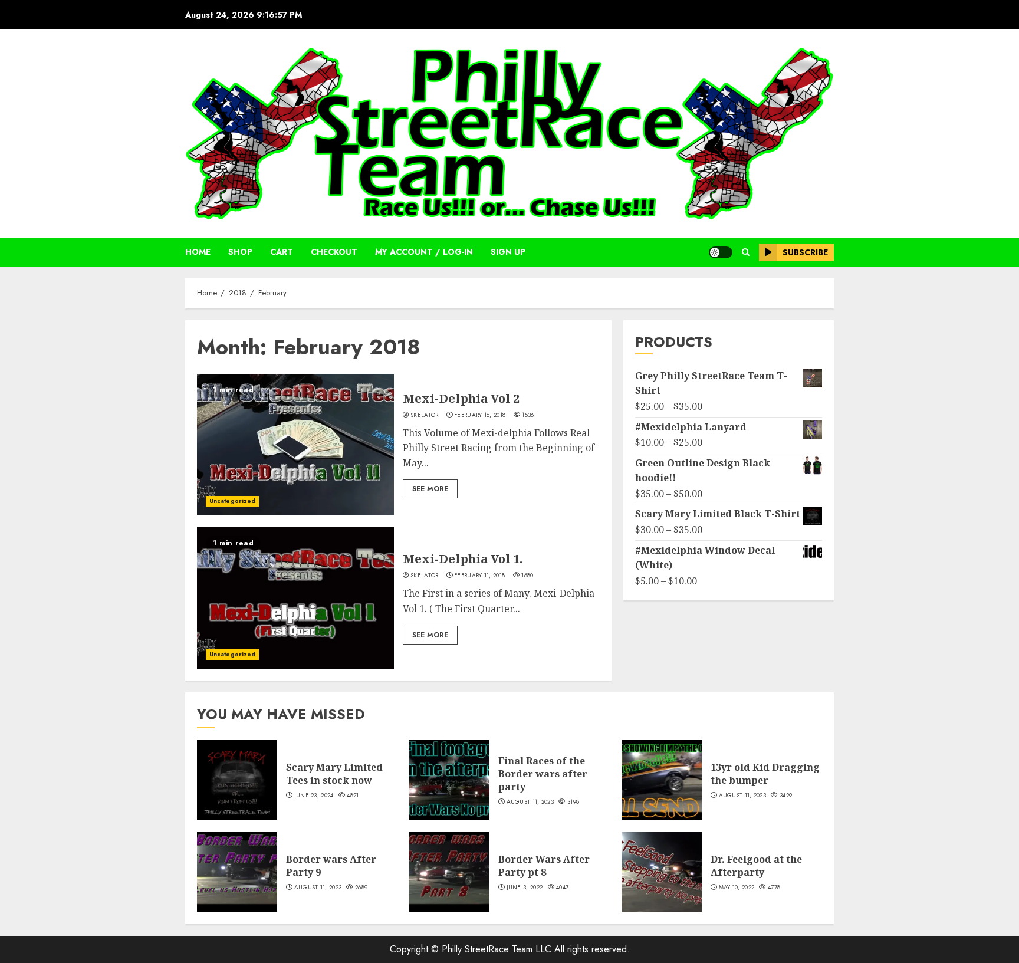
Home (198, 252)
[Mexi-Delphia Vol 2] (295, 444)
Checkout (334, 252)
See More (430, 489)
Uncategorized (232, 501)
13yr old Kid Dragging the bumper (765, 774)
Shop (240, 252)
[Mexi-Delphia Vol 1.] (295, 598)
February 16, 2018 (479, 415)
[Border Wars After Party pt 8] (449, 872)
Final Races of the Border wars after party (542, 774)
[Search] (745, 252)
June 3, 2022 (525, 887)
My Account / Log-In (424, 252)
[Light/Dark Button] (720, 252)
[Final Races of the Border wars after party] (449, 780)
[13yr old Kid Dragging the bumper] (662, 780)
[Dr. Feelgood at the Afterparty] (662, 872)
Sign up (508, 252)
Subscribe (805, 252)
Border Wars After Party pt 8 (544, 866)
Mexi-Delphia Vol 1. (462, 559)
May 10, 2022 (737, 887)
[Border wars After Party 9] (237, 872)
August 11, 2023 (530, 802)
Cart (281, 252)
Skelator (424, 415)
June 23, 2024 (314, 795)
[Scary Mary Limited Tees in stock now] (237, 780)
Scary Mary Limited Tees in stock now (334, 774)
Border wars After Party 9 (331, 866)
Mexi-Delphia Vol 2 (461, 398)
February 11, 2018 (479, 575)
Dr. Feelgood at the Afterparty (756, 866)
